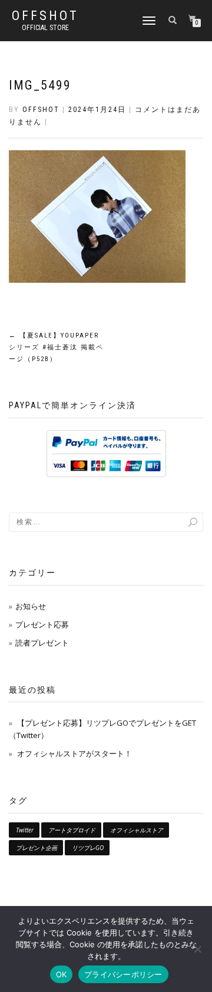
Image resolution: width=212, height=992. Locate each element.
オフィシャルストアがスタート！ (74, 753)
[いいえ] (197, 949)
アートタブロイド (71, 830)
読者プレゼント (42, 642)
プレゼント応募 (42, 624)
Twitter (25, 830)
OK (61, 974)
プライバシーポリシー (123, 974)
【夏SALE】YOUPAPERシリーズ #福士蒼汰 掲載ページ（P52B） (56, 347)
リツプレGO (88, 848)
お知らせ (30, 606)
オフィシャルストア (136, 830)
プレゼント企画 (36, 848)
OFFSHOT (45, 16)
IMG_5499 (40, 85)
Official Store (45, 28)
